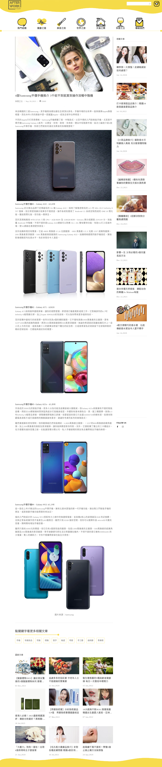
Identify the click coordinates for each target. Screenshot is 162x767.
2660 (43, 101)
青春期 (100, 640)
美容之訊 (61, 28)
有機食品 (28, 640)
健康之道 (41, 28)
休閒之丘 (120, 28)
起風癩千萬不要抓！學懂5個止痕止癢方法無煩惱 (97, 748)
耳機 (38, 640)
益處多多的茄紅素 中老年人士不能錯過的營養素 (64, 679)
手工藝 (80, 640)
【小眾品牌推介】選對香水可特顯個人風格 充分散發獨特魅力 (132, 143)
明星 (71, 640)
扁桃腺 (90, 640)
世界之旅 (81, 28)
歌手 (55, 640)
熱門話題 (22, 28)
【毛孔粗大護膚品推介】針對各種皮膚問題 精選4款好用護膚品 (63, 749)
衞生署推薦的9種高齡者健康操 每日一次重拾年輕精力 (97, 679)
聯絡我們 (139, 28)
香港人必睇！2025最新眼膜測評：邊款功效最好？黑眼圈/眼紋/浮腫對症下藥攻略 (30, 718)
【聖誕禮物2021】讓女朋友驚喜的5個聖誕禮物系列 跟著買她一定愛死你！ (30, 680)
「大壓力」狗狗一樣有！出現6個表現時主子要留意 (29, 748)
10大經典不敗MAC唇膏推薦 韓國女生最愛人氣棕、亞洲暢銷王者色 (97, 711)
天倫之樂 (100, 28)
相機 (47, 640)
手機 (18, 640)
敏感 (63, 640)
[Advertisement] (132, 381)
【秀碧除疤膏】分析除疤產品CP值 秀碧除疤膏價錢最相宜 (64, 711)
